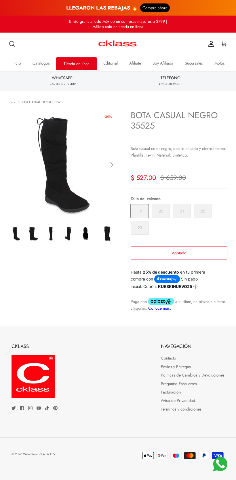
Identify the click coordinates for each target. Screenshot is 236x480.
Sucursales (194, 63)
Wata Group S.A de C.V (39, 454)
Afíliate (135, 63)
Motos (219, 63)
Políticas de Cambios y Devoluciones (192, 375)
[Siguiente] (111, 165)
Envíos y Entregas (176, 367)
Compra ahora (155, 8)
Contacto (168, 358)
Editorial (110, 63)
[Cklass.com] (118, 43)
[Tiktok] (47, 408)
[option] (63, 165)
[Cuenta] (210, 43)
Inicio (16, 63)
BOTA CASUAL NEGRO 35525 (41, 102)
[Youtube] (39, 408)
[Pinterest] (55, 408)
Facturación (171, 392)
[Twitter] (14, 408)
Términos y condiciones (181, 409)
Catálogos (41, 63)
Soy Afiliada (163, 63)
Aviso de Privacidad (178, 400)
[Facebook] (22, 408)
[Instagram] (30, 408)
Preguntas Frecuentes (179, 384)
